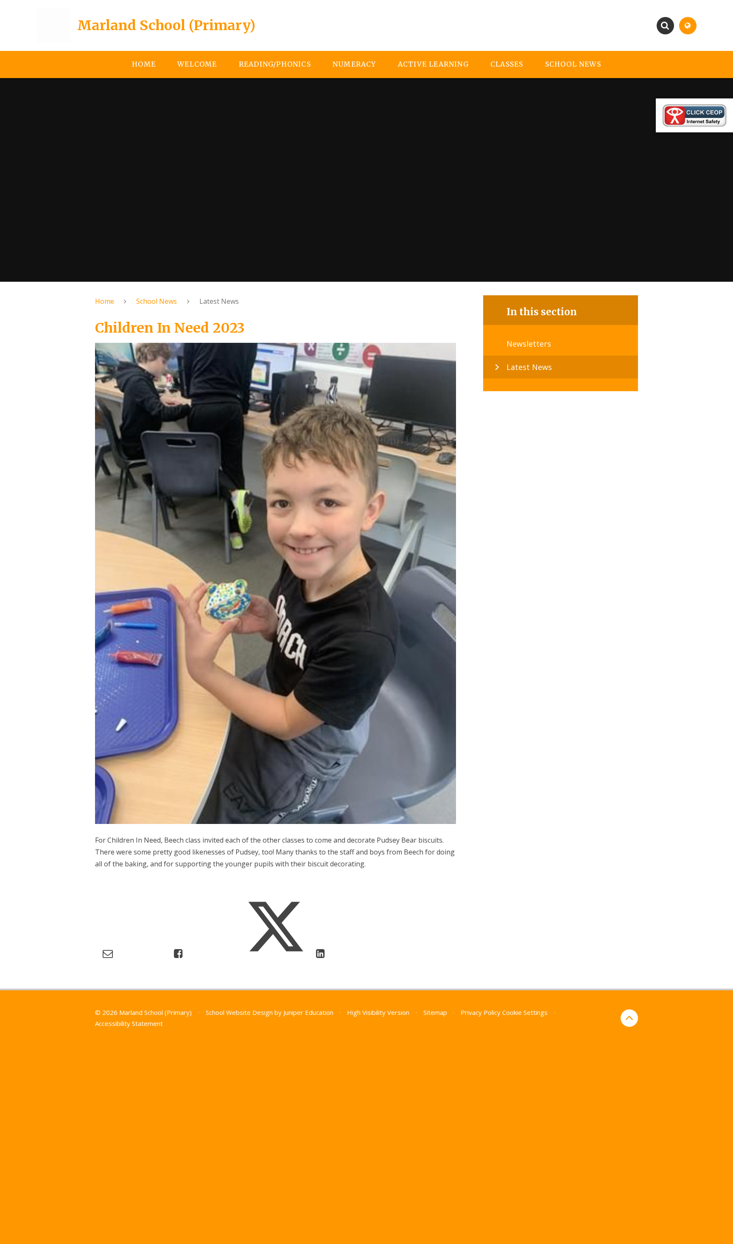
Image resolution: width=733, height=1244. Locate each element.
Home (104, 301)
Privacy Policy (481, 1012)
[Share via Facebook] (178, 953)
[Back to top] (629, 1018)
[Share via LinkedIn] (320, 953)
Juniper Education (308, 1012)
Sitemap (435, 1012)
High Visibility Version (378, 1012)
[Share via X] (275, 953)
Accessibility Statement (129, 1023)
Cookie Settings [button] (525, 1012)
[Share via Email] (108, 953)
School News (156, 301)
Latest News (219, 301)
